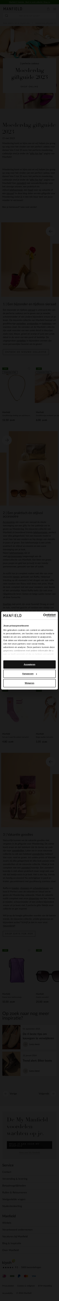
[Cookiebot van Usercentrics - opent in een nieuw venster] (43, 615)
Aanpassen (28, 673)
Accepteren (29, 664)
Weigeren (29, 683)
